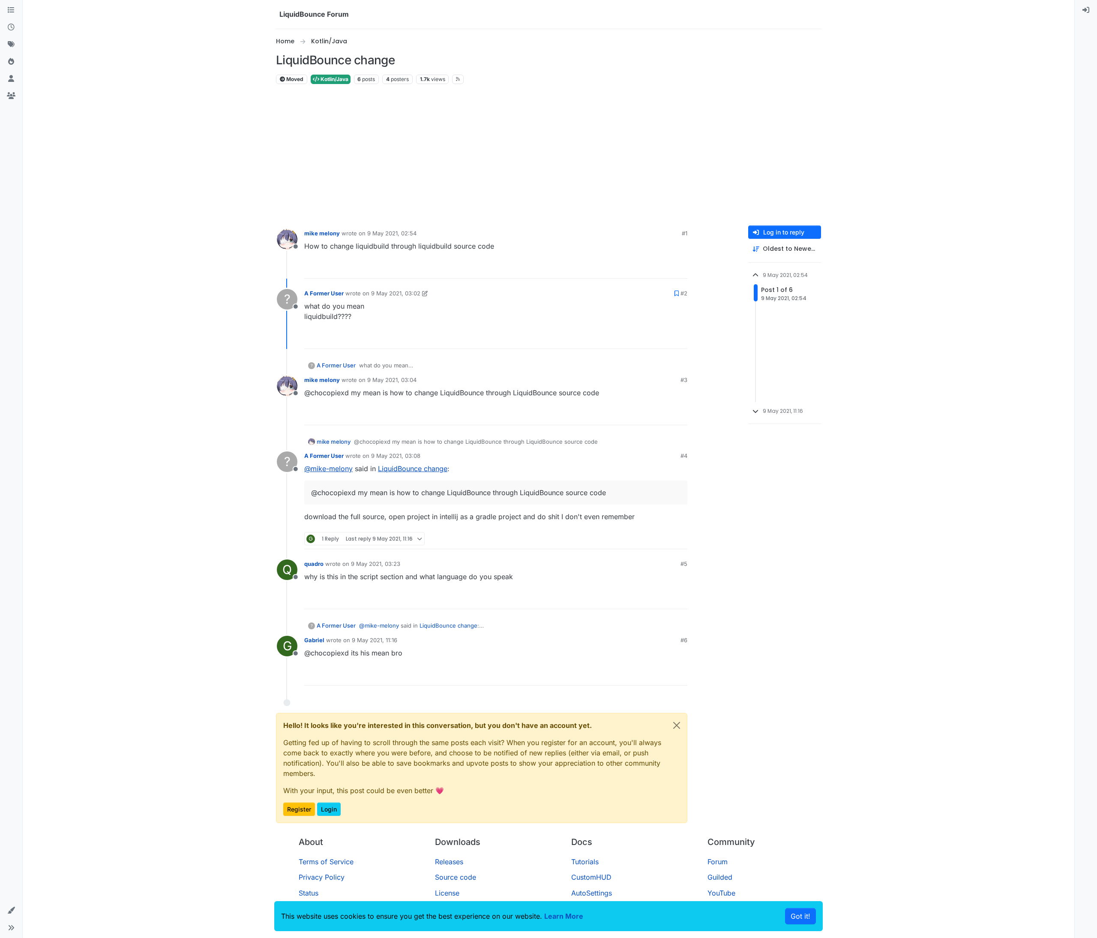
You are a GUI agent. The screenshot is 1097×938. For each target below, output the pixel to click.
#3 (683, 379)
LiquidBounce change (412, 468)
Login (329, 809)
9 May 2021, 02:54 (392, 233)
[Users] (11, 79)
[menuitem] (1086, 10)
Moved (294, 79)
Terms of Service (326, 861)
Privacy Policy (322, 877)
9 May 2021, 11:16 (374, 640)
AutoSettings (591, 893)
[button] (11, 910)
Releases (449, 861)
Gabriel (314, 640)
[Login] (1086, 10)
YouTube (721, 893)
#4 (683, 455)
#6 (683, 640)
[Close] (676, 725)
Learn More (563, 916)
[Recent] (11, 27)
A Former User (324, 293)
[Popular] (11, 62)
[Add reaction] (649, 268)
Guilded (719, 877)
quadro (314, 563)
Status (308, 893)
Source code (455, 877)
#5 (683, 563)
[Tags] (11, 44)
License (447, 893)
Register (299, 809)
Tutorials (585, 861)
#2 (683, 293)
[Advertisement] (548, 155)
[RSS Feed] (458, 79)
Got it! (800, 916)
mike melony (322, 233)
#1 (684, 233)
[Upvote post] (665, 268)
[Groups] (11, 96)
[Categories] (11, 10)
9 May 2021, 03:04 (392, 379)
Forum (717, 861)
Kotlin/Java (333, 79)
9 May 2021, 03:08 (395, 455)
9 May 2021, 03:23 (375, 563)
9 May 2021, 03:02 (395, 293)
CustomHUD (591, 877)
